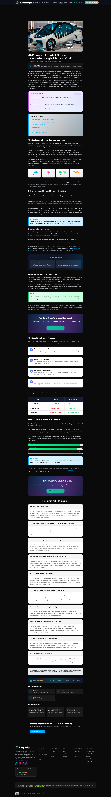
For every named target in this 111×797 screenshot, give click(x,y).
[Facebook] (16, 763)
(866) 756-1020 (79, 2)
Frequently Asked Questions (39, 132)
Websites (37, 2)
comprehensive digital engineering (68, 159)
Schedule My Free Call (37, 731)
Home (29, 14)
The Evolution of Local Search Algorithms (43, 119)
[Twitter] (20, 763)
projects (70, 470)
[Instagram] (26, 763)
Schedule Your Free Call (55, 328)
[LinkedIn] (23, 763)
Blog (33, 14)
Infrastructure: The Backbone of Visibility (43, 122)
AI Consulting (54, 2)
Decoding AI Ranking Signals (39, 124)
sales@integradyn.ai (23, 774)
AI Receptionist (45, 2)
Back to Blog (33, 17)
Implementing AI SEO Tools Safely (41, 127)
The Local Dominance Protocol (40, 130)
